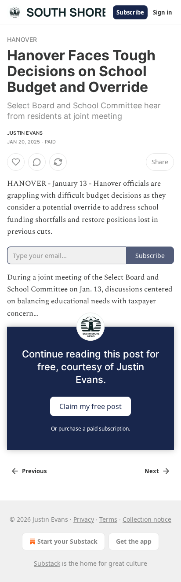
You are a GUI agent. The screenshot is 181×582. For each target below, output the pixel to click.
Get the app (134, 541)
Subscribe (130, 12)
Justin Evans (25, 133)
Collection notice (147, 519)
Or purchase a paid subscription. (90, 428)
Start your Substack (67, 541)
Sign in (162, 12)
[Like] (16, 162)
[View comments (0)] (37, 162)
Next (152, 471)
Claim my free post (90, 406)
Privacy (83, 519)
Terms (108, 519)
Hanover (22, 39)
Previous (34, 471)
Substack (47, 563)
